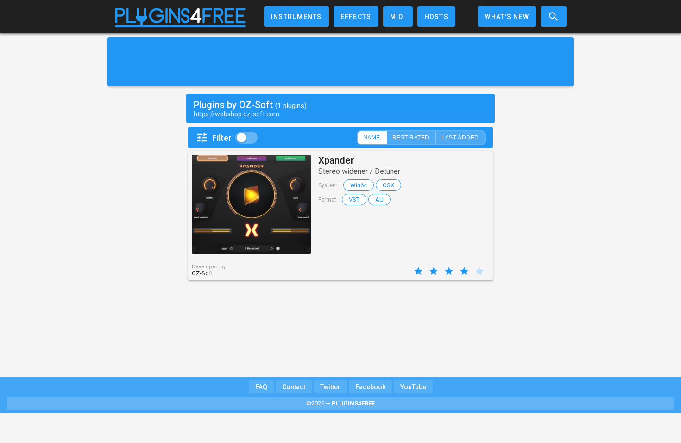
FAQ (261, 387)
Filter (222, 138)
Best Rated (410, 137)
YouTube (413, 387)
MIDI (398, 16)
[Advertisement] (340, 61)
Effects (356, 16)
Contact (293, 387)
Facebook (370, 387)
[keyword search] (554, 16)
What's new (507, 16)
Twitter (330, 387)
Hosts (436, 16)
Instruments (296, 16)
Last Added (460, 137)
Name (371, 137)
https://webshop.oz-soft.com (236, 114)
